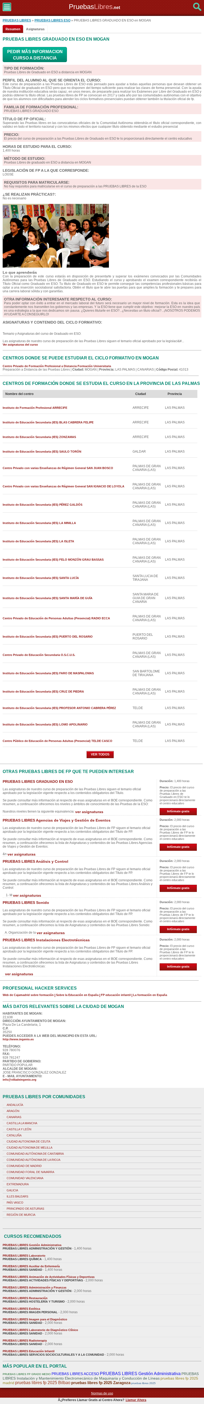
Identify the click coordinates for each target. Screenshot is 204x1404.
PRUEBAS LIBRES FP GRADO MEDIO (27, 1374)
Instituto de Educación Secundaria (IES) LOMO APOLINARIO (45, 724)
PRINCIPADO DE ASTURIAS (25, 1208)
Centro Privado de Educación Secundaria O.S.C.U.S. (39, 654)
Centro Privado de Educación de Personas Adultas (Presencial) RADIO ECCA (56, 618)
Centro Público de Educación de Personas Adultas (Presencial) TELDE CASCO (57, 740)
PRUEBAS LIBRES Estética (21, 1308)
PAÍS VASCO (15, 1202)
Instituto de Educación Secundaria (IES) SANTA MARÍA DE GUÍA (47, 598)
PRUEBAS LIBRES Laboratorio (24, 1255)
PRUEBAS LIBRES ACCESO (75, 1374)
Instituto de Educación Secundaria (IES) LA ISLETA (38, 541)
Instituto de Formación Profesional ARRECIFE (35, 407)
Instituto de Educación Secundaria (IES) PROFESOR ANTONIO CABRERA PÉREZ (59, 708)
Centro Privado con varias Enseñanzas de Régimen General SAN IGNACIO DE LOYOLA (63, 486)
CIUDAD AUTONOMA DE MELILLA (29, 1147)
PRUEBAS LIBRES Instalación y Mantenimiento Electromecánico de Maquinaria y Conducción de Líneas (101, 1376)
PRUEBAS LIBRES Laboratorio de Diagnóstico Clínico (40, 1330)
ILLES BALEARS (17, 1196)
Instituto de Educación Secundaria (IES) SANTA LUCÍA (41, 577)
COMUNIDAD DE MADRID (24, 1165)
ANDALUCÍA (15, 1104)
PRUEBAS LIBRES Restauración (25, 1298)
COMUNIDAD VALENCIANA (25, 1178)
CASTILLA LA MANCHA (22, 1123)
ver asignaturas (89, 812)
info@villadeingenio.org (19, 1079)
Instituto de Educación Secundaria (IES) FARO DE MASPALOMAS (48, 673)
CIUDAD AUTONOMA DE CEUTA (28, 1141)
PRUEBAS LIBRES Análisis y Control (35, 861)
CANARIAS (14, 1117)
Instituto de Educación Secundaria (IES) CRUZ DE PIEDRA (43, 691)
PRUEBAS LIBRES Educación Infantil (28, 1351)
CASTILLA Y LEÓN (19, 1129)
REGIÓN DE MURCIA (21, 1214)
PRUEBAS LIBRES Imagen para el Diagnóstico (35, 1319)
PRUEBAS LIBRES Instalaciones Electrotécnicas (46, 940)
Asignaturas (35, 29)
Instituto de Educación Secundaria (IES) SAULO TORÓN (42, 451)
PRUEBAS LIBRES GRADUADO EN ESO (38, 781)
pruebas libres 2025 (143, 1383)
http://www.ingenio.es (18, 1039)
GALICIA (12, 1190)
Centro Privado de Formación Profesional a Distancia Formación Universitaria (57, 366)
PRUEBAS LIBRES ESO (52, 20)
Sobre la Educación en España (77, 995)
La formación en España (150, 995)
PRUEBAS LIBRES (17, 20)
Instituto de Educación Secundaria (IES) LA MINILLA (39, 523)
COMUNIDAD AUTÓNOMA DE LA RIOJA (33, 1159)
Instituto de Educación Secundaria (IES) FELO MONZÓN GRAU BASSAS (53, 559)
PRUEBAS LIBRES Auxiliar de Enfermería (31, 1266)
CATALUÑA (14, 1135)
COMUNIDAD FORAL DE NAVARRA (30, 1172)
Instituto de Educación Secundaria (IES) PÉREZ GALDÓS (42, 504)
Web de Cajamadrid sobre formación (28, 995)
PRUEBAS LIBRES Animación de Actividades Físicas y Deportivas (49, 1276)
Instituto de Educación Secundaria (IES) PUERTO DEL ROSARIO (48, 636)
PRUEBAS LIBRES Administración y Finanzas (34, 1287)
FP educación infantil (116, 995)
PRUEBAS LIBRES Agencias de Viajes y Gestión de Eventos (56, 820)
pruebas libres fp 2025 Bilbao (42, 1382)
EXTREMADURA (18, 1184)
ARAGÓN (13, 1111)
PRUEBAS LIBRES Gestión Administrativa (32, 1245)
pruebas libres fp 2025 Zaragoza (100, 1382)
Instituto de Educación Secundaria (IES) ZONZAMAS (39, 437)
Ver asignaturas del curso (20, 344)
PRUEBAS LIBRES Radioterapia (25, 1340)
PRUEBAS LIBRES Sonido (26, 902)
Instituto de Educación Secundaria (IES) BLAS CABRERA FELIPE (48, 422)
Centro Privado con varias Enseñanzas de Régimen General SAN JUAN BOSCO (58, 468)
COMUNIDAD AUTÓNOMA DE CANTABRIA (35, 1153)
